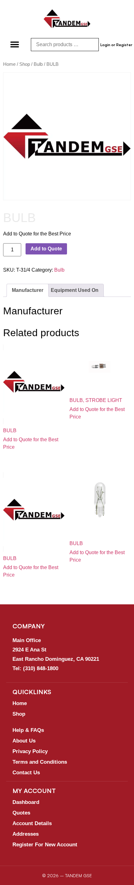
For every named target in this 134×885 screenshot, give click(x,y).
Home (9, 64)
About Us (24, 741)
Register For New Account (44, 845)
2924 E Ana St (29, 650)
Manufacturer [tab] (27, 290)
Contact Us (26, 773)
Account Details (32, 823)
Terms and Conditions (39, 762)
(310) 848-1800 (40, 668)
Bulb (38, 64)
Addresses (25, 834)
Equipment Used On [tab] (74, 290)
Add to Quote (46, 248)
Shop (24, 64)
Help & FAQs (28, 730)
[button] (15, 44)
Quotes (21, 813)
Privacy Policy (30, 751)
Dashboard (25, 802)
